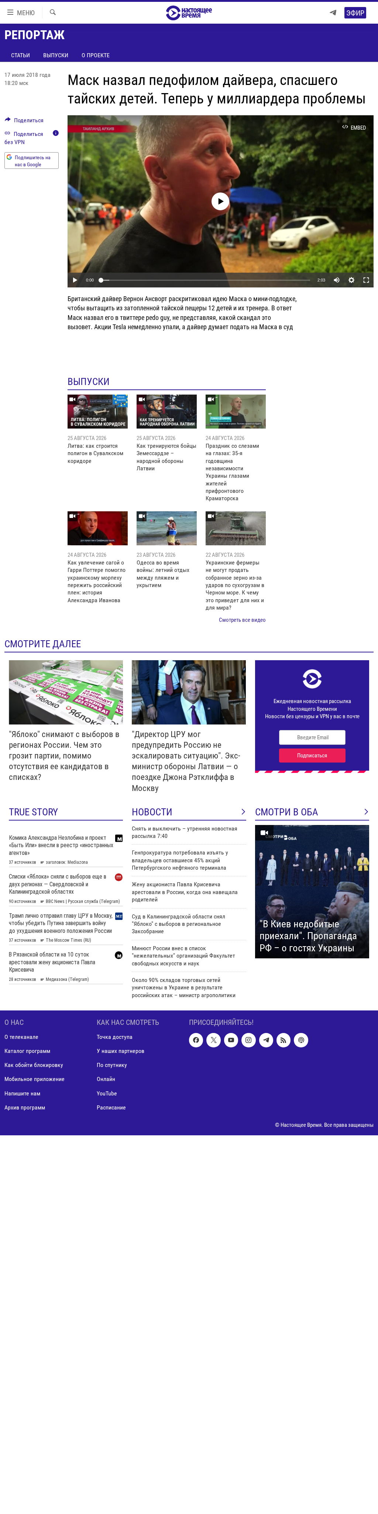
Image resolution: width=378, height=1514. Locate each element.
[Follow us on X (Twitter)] (213, 1040)
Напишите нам (22, 1093)
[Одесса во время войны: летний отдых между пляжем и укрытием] (167, 528)
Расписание (111, 1107)
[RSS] (283, 1040)
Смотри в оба (286, 812)
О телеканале (21, 1037)
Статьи (20, 55)
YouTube (107, 1093)
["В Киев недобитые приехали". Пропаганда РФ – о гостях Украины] (312, 892)
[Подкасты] (301, 1040)
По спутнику (112, 1065)
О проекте (96, 55)
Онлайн (106, 1079)
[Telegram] (333, 12)
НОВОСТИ (152, 812)
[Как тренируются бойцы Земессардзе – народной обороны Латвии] (167, 412)
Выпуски (55, 55)
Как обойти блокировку (33, 1065)
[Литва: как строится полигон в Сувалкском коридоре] (98, 412)
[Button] (24, 122)
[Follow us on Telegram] (266, 1040)
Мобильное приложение (34, 1079)
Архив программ (24, 1107)
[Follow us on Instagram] (248, 1040)
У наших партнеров (120, 1051)
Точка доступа (115, 1037)
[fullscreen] (366, 280)
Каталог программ (27, 1051)
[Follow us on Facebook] (196, 1040)
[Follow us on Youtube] (231, 1040)
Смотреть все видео (242, 620)
